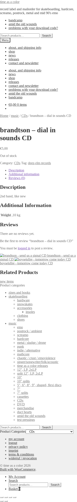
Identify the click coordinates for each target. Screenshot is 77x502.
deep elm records (39, 163)
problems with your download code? (33, 28)
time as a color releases (32, 366)
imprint (13, 450)
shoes (21, 319)
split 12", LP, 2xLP (30, 373)
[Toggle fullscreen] (6, 497)
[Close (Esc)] (14, 497)
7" (18, 389)
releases (14, 59)
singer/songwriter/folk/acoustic (37, 362)
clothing (22, 315)
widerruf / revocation (23, 458)
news (12, 55)
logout (13, 443)
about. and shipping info (25, 47)
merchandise (25, 408)
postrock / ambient (29, 331)
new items (7, 281)
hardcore (23, 339)
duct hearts (24, 412)
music (15, 116)
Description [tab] (16, 170)
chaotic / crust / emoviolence (36, 358)
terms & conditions (21, 454)
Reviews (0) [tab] (17, 178)
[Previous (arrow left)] (1, 501)
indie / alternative (28, 350)
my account (16, 439)
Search (46, 35)
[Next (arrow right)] (6, 501)
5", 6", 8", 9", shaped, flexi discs (39, 385)
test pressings (26, 420)
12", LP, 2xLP (27, 369)
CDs (24, 116)
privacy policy (18, 446)
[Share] (10, 497)
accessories (24, 308)
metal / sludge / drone (31, 342)
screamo (22, 335)
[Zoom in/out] (1, 497)
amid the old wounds (23, 24)
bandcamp (15, 20)
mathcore (23, 354)
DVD (21, 404)
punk (20, 346)
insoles (30, 312)
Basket (14, 489)
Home (4, 116)
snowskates (25, 304)
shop (12, 51)
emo (20, 327)
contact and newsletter (23, 63)
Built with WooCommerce (18, 469)
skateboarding (18, 296)
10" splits (23, 381)
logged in (24, 248)
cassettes (23, 396)
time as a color (9, 2)
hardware (23, 300)
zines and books (19, 292)
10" (19, 377)
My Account (17, 476)
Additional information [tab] (24, 174)
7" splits (22, 393)
